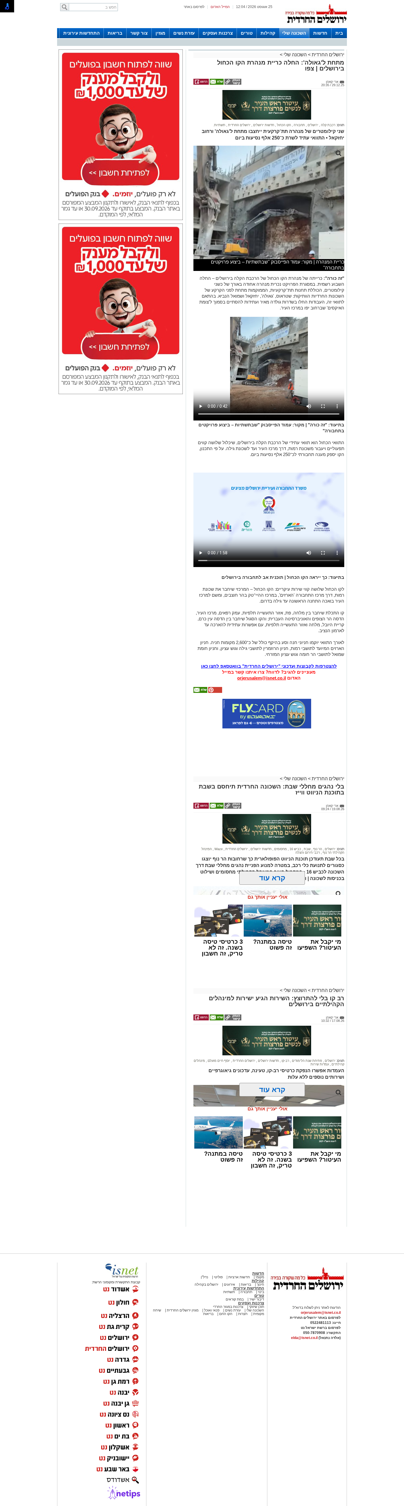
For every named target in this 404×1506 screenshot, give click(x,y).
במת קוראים (235, 1299)
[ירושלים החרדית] (307, 1295)
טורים (247, 33)
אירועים (229, 1284)
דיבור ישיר (256, 1299)
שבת (307, 849)
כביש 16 (295, 849)
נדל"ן (204, 1277)
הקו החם (225, 1314)
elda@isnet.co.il (304, 1338)
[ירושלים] (316, 27)
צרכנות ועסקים (218, 33)
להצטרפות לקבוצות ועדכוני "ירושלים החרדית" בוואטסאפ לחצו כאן (269, 666)
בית (339, 33)
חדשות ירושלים (263, 125)
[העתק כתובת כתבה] (232, 83)
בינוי (261, 1292)
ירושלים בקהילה (206, 1284)
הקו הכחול (283, 125)
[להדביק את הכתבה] (214, 692)
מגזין (160, 33)
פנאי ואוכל (211, 1310)
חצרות (243, 1314)
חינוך (260, 1284)
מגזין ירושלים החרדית (182, 1310)
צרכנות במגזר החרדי (228, 1307)
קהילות (268, 33)
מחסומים (280, 849)
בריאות (115, 33)
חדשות (320, 33)
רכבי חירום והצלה (307, 852)
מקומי (260, 1277)
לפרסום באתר (194, 7)
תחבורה (299, 125)
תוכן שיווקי (256, 1307)
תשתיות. (219, 125)
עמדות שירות (320, 1064)
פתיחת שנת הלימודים (306, 1060)
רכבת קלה (327, 125)
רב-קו (285, 1060)
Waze (218, 849)
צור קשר (139, 33)
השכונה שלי (294, 33)
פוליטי (218, 1277)
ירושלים (312, 125)
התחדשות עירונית (81, 33)
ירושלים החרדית (327, 54)
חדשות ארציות (238, 1277)
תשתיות (229, 1292)
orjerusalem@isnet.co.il (261, 677)
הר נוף (317, 849)
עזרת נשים (184, 33)
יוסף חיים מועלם (218, 1060)
